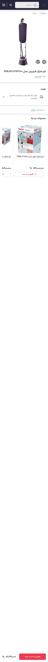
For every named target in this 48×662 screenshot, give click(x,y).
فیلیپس (38, 76)
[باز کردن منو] (44, 5)
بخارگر (34, 13)
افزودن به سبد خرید (32, 656)
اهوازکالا (43, 13)
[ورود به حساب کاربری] (11, 5)
